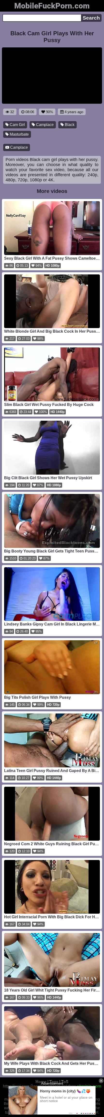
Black (69, 125)
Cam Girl (17, 125)
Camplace (44, 125)
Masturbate (19, 134)
